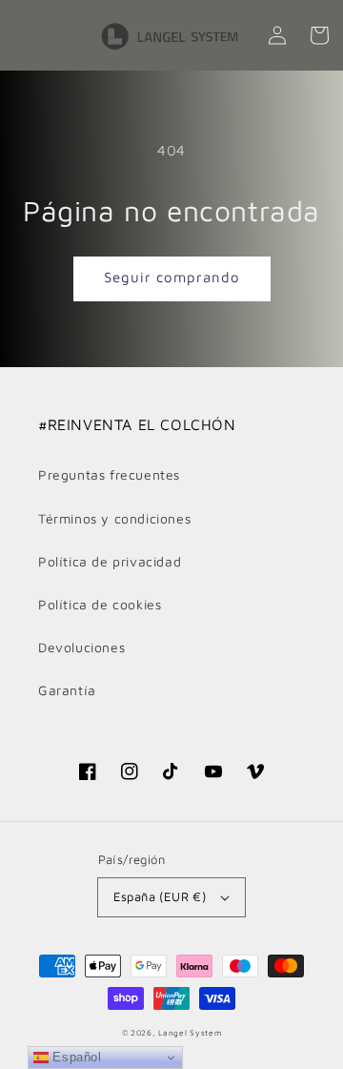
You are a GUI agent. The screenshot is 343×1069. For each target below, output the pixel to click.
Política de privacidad (109, 561)
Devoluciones (81, 647)
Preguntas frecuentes (109, 474)
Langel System (189, 1033)
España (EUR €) (160, 896)
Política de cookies (99, 604)
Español (75, 1057)
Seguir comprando (172, 277)
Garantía (67, 690)
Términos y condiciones (114, 518)
